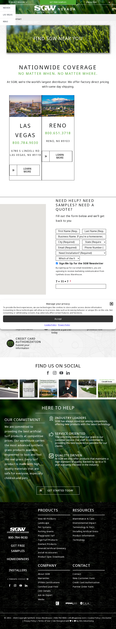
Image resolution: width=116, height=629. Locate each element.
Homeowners (18, 559)
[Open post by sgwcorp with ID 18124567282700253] (9, 389)
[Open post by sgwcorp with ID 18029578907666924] (29, 389)
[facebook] (48, 373)
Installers (18, 570)
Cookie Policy (50, 325)
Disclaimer (107, 618)
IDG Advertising (86, 621)
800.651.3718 (58, 133)
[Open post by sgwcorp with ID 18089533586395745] (48, 389)
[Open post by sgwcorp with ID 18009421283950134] (107, 389)
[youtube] (61, 373)
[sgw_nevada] (56, 6)
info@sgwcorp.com (77, 618)
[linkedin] (68, 373)
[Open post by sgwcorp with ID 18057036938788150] (87, 389)
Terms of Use (44, 621)
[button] (111, 303)
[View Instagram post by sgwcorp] (16, 396)
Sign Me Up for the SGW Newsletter (81, 263)
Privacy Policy (64, 325)
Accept (58, 318)
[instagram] (54, 373)
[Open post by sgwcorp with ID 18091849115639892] (68, 389)
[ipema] (71, 603)
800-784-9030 (18, 537)
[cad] (57, 603)
